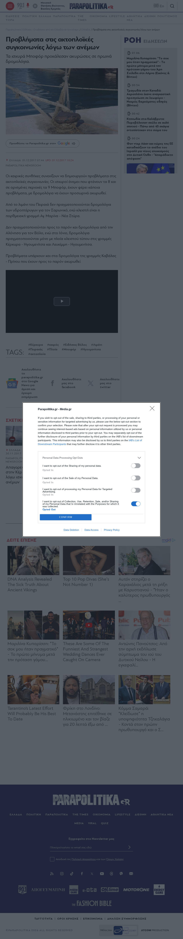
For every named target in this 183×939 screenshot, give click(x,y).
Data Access (91, 529)
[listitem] (91, 458)
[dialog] (91, 470)
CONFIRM (65, 517)
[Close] (153, 409)
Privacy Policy (112, 529)
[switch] (135, 465)
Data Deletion (71, 529)
